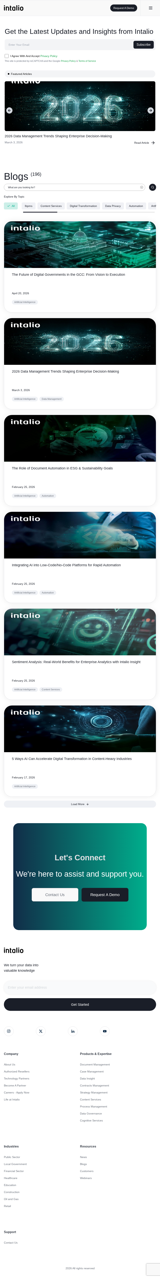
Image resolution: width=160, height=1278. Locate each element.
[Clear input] (141, 189)
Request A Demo (123, 8)
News (83, 1157)
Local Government (15, 1164)
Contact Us (55, 895)
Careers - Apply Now (16, 1092)
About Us (9, 1064)
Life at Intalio (12, 1099)
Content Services (90, 1099)
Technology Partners (16, 1078)
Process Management (93, 1106)
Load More (77, 804)
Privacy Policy (48, 56)
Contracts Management (94, 1085)
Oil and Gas (11, 1199)
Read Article (141, 142)
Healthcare (10, 1178)
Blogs (83, 1164)
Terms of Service (87, 61)
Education (10, 1185)
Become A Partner (15, 1085)
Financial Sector (14, 1171)
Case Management (92, 1071)
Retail (7, 1206)
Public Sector (12, 1157)
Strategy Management (94, 1092)
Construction (12, 1192)
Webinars (86, 1178)
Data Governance (91, 1113)
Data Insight (87, 1078)
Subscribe (144, 44)
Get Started (80, 1005)
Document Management (95, 1064)
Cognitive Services (91, 1120)
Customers (86, 1171)
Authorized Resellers (16, 1071)
